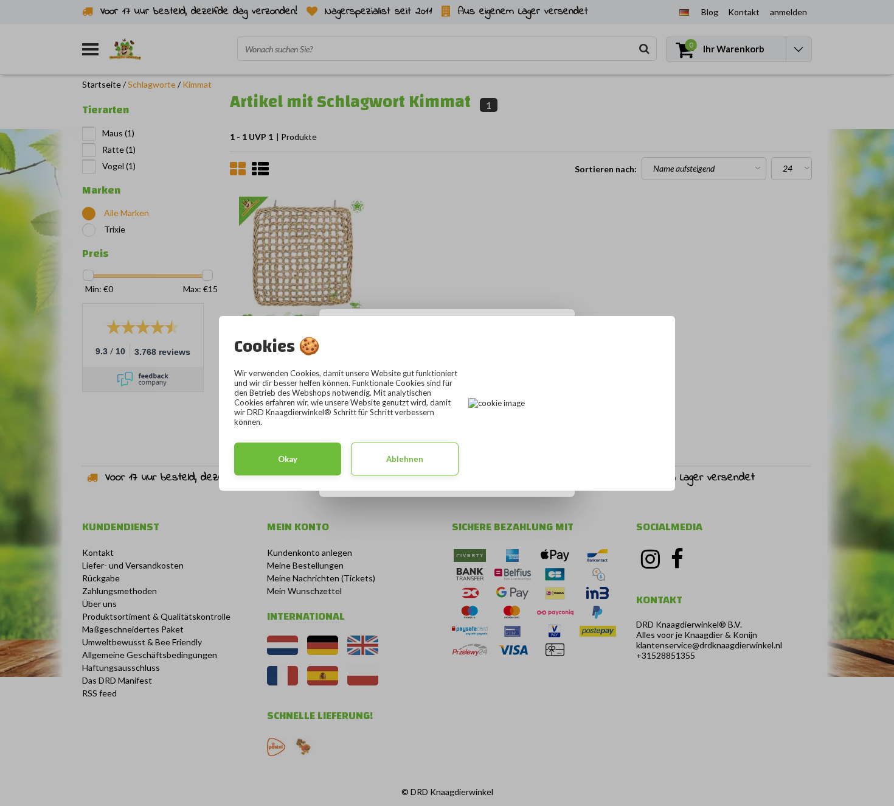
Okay (287, 459)
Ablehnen (404, 459)
